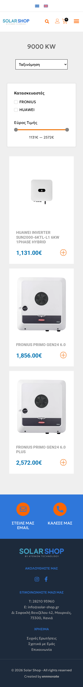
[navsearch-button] (47, 21)
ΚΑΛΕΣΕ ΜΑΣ (60, 523)
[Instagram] (37, 579)
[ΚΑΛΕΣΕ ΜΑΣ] (60, 509)
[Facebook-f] (46, 579)
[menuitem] (37, 6)
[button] (76, 21)
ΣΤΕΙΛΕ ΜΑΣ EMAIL (23, 525)
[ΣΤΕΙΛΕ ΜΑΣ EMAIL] (23, 509)
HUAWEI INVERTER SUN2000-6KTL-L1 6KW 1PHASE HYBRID (37, 237)
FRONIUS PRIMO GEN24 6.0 (41, 344)
